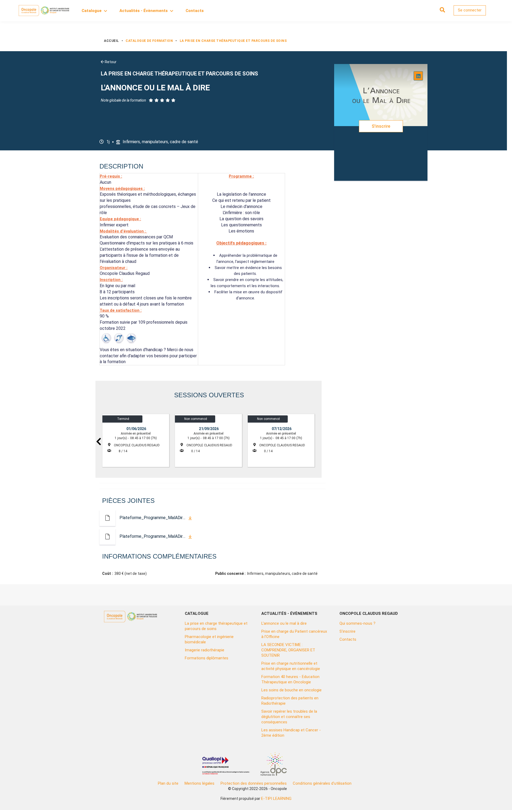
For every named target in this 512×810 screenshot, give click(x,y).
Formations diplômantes (206, 658)
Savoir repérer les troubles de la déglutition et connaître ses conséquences (289, 716)
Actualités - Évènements (143, 10)
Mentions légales (199, 783)
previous (98, 441)
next (318, 441)
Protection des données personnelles (254, 783)
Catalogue (92, 10)
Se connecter (470, 10)
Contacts (195, 10)
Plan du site (168, 783)
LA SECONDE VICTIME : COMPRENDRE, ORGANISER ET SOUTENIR (288, 650)
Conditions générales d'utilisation (322, 783)
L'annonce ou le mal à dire (284, 623)
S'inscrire (381, 126)
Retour (110, 62)
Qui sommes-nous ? (357, 623)
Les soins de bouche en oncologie (291, 690)
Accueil (111, 41)
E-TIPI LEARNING (276, 798)
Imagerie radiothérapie (204, 650)
